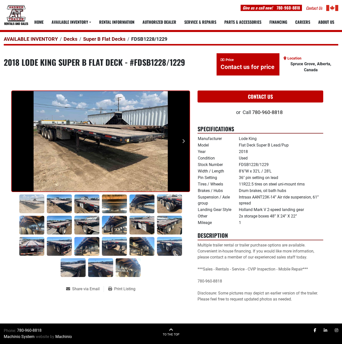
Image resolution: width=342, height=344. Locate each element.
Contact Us (260, 96)
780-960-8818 (288, 8)
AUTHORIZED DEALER (159, 22)
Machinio (63, 336)
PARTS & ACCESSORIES (242, 22)
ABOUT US (326, 22)
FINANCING (278, 22)
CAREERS (302, 22)
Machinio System (19, 336)
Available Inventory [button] (70, 22)
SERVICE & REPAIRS (200, 22)
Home (39, 22)
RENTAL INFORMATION (116, 22)
